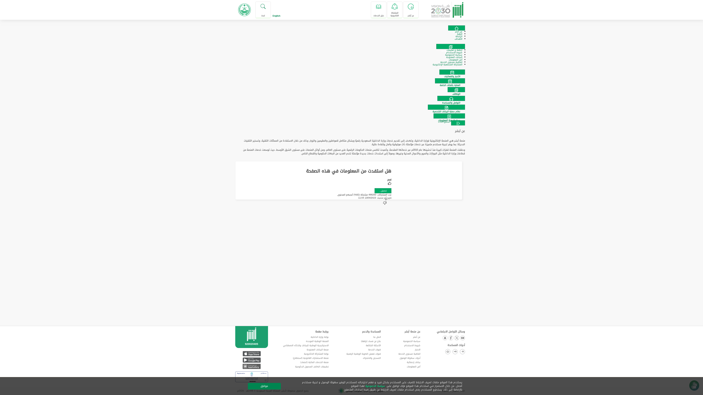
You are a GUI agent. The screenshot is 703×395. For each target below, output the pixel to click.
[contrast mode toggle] (447, 351)
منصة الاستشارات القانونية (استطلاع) (311, 358)
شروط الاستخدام (412, 345)
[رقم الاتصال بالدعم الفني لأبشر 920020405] (251, 341)
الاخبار (417, 350)
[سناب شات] (444, 338)
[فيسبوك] (450, 338)
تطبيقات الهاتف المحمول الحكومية (312, 367)
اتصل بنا (377, 337)
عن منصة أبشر (412, 332)
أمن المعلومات (413, 367)
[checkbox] (389, 182)
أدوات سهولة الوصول (410, 358)
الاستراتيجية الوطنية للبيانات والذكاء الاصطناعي (306, 345)
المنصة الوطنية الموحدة (317, 341)
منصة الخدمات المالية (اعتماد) (314, 362)
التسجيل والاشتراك (372, 358)
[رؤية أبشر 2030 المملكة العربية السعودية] (447, 8)
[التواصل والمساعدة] (351, 98)
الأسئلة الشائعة (373, 345)
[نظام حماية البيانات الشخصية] (351, 107)
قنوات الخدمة (374, 350)
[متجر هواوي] (251, 366)
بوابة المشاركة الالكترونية (316, 354)
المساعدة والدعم (371, 332)
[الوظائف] (351, 89)
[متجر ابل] (251, 353)
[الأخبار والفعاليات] (351, 72)
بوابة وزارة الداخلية (320, 337)
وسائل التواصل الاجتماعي (451, 332)
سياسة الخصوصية (411, 341)
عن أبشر (416, 337)
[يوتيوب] (462, 338)
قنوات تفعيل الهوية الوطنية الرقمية (363, 354)
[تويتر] (456, 338)
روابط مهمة (322, 332)
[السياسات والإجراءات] (450, 46)
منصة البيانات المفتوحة (318, 350)
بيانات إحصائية (413, 362)
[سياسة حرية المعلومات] (351, 115)
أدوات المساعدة (456, 345)
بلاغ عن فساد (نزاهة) (371, 341)
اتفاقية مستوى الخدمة (409, 354)
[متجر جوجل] (251, 360)
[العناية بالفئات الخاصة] (351, 80)
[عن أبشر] (456, 28)
